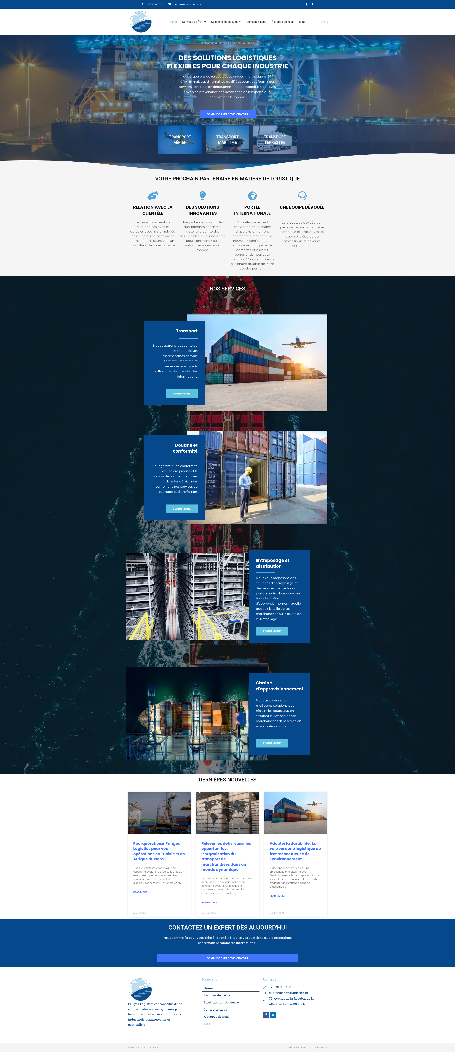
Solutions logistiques (224, 21)
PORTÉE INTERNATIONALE (252, 210)
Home (173, 21)
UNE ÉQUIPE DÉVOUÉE (302, 207)
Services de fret (192, 21)
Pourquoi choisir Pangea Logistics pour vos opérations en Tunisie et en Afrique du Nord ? (159, 851)
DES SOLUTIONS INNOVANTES (202, 210)
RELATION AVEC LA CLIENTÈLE (153, 210)
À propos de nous (283, 21)
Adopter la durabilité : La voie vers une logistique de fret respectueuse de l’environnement (295, 851)
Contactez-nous (256, 21)
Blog (302, 21)
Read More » (141, 892)
